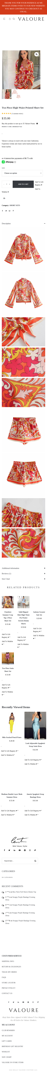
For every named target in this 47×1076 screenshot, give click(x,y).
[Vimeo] (25, 850)
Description (6, 223)
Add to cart (23, 184)
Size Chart (6, 579)
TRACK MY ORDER (9, 972)
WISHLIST (6, 1052)
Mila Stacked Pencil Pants (11, 737)
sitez (1, 1074)
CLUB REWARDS (8, 1030)
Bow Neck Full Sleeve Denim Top (24, 892)
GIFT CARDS (7, 1041)
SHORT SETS (15, 205)
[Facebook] (4, 850)
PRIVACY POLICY (8, 988)
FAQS (4, 977)
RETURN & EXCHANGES (11, 967)
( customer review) (17, 113)
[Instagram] (30, 850)
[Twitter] (9, 850)
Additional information (10, 568)
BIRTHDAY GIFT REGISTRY (12, 1046)
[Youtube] (19, 850)
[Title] (35, 850)
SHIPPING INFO (8, 961)
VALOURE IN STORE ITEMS (13, 1062)
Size (3, 168)
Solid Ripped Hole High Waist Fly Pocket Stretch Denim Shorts (23, 618)
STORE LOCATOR (8, 983)
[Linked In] (14, 850)
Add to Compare (4, 198)
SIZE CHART (7, 1057)
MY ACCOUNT (7, 1036)
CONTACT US (7, 993)
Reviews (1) (6, 574)
